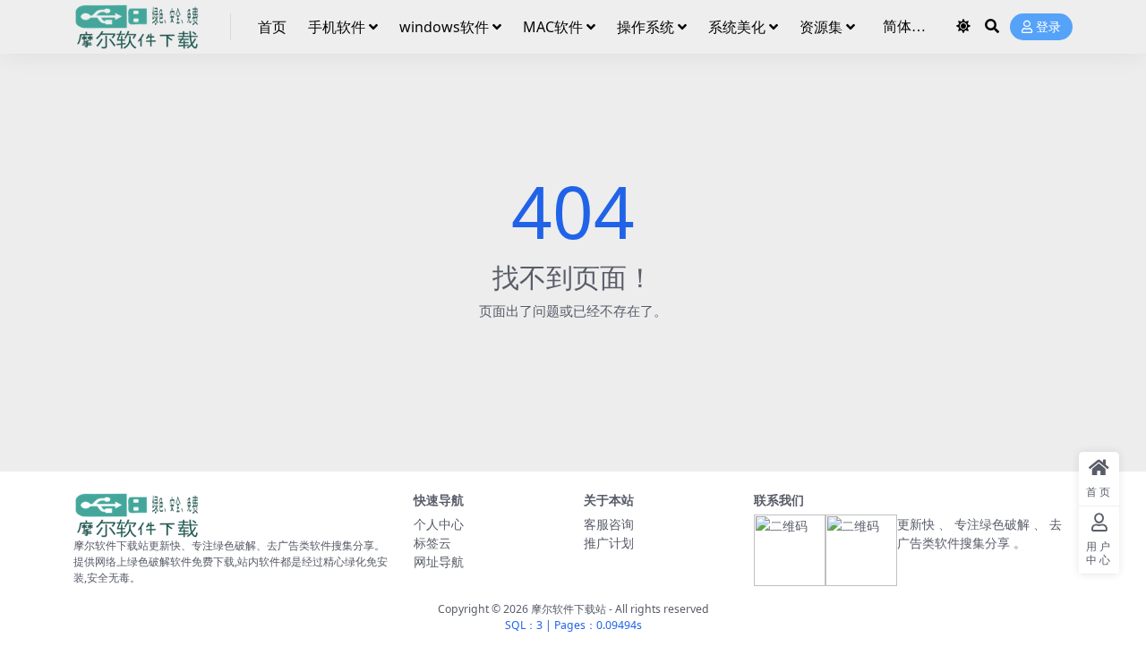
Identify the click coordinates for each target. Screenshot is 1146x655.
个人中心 (439, 523)
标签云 (432, 542)
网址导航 (439, 561)
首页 (272, 27)
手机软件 (336, 27)
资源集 (821, 27)
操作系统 (645, 27)
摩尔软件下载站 (568, 609)
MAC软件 (553, 27)
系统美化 (736, 27)
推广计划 (609, 542)
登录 (1048, 27)
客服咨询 (609, 523)
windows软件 (444, 27)
